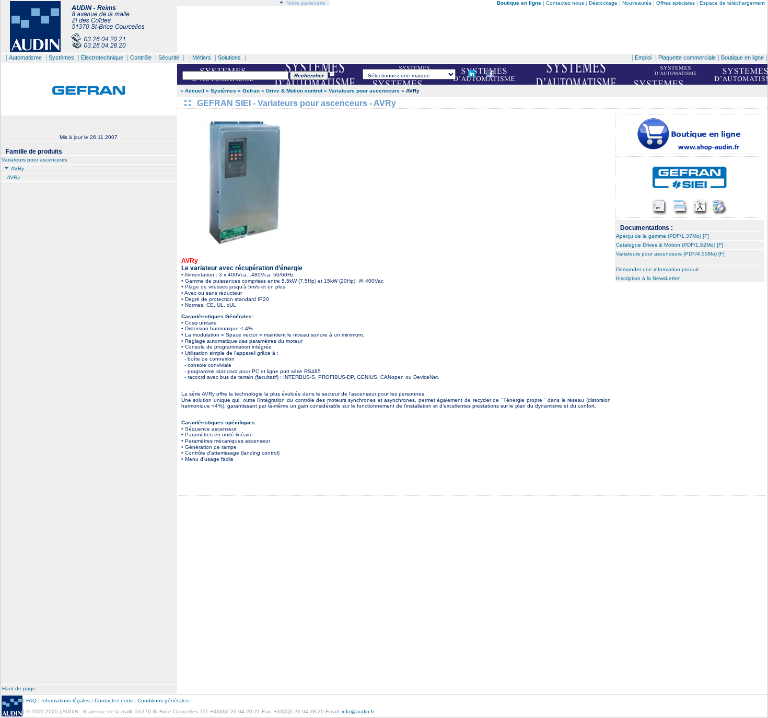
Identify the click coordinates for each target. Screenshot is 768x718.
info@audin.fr (358, 711)
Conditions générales (163, 700)
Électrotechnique (102, 57)
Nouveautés (636, 3)
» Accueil (192, 91)
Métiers (201, 57)
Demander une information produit (657, 269)
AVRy (17, 168)
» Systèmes (222, 91)
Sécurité (168, 57)
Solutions (229, 57)
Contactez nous (565, 3)
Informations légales (65, 700)
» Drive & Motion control (291, 91)
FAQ (31, 700)
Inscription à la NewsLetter (648, 278)
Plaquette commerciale (687, 57)
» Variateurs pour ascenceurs (362, 91)
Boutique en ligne (742, 57)
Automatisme (25, 57)
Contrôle (141, 57)
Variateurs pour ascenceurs (34, 160)
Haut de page (19, 688)
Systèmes (61, 57)
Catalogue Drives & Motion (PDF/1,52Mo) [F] (669, 245)
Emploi (643, 57)
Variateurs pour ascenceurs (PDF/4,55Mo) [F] (670, 254)
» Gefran (249, 91)
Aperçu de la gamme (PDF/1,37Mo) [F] (662, 236)
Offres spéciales (676, 3)
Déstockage (603, 3)
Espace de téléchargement (732, 3)
